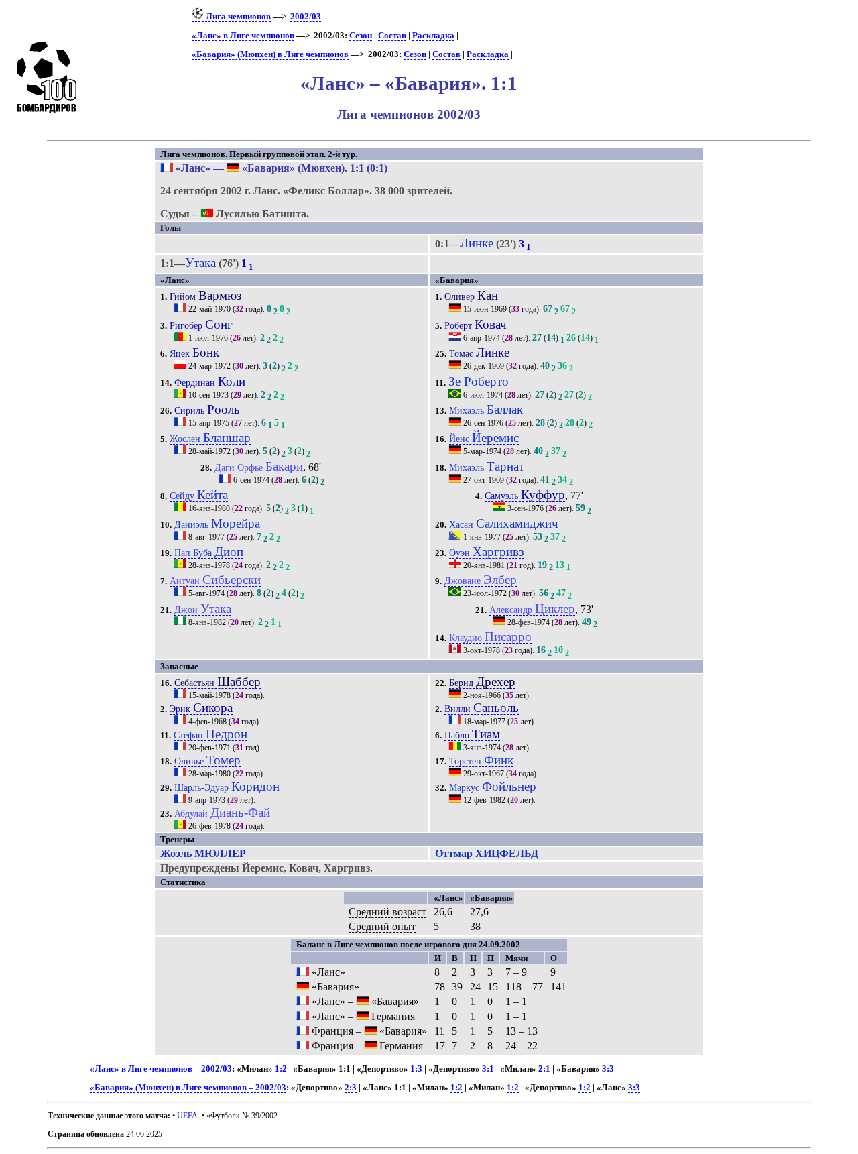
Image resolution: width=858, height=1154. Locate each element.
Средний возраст (387, 911)
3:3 (608, 1069)
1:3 (416, 1069)
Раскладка (433, 35)
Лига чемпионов (237, 16)
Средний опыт (382, 926)
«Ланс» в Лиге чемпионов (243, 35)
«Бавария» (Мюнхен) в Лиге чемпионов (270, 54)
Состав (392, 35)
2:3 (351, 1087)
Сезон (360, 35)
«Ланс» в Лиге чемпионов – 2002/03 (161, 1069)
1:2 (281, 1069)
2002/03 (305, 16)
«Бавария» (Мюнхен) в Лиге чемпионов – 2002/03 (188, 1087)
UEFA (187, 1115)
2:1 (544, 1069)
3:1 (488, 1069)
